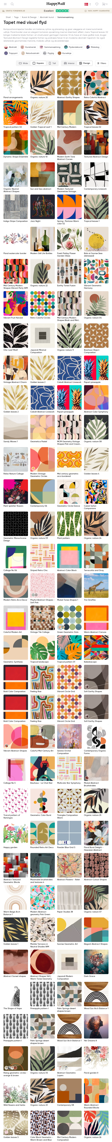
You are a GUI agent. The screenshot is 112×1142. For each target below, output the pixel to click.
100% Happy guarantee (99, 11)
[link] (87, 122)
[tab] (23, 63)
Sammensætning (65, 17)
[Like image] (25, 74)
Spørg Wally (99, 1135)
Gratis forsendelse (15, 11)
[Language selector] (88, 4)
